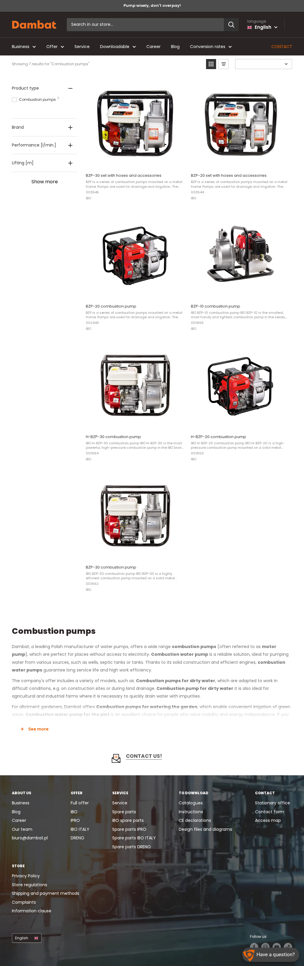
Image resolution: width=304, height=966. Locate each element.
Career (153, 47)
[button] (211, 64)
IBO (74, 812)
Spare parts (124, 812)
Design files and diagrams (205, 829)
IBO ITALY (80, 829)
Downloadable (114, 47)
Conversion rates (207, 47)
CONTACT (281, 47)
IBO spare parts (128, 820)
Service (82, 47)
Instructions (191, 812)
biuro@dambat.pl (30, 838)
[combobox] (145, 24)
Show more (44, 181)
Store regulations (29, 885)
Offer (52, 47)
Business (20, 47)
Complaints (24, 902)
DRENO (77, 838)
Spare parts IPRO (129, 829)
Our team (22, 829)
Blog (175, 47)
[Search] (231, 24)
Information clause (31, 911)
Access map (268, 820)
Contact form (269, 812)
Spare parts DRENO (131, 847)
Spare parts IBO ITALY (134, 838)
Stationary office (272, 803)
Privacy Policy (26, 876)
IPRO (75, 820)
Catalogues (191, 803)
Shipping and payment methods (45, 893)
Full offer (80, 803)
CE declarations (195, 820)
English (21, 938)
